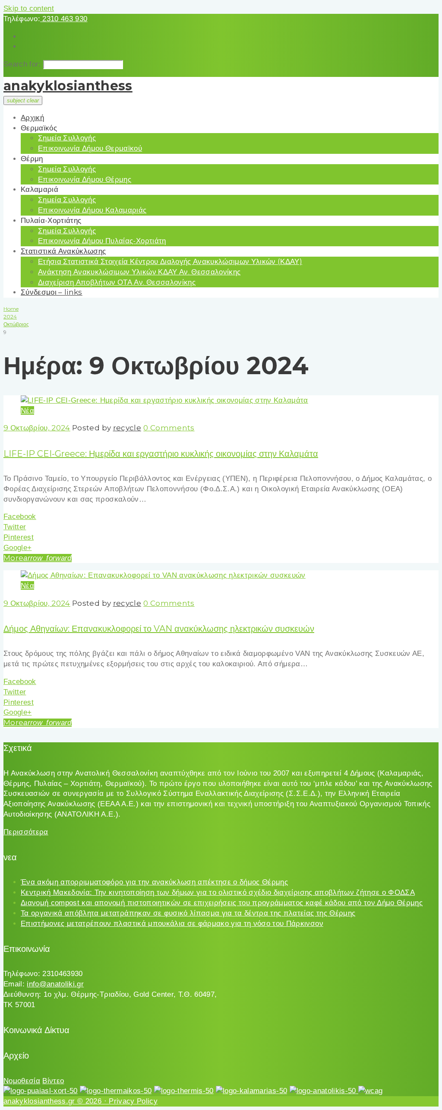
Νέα (27, 410)
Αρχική (32, 117)
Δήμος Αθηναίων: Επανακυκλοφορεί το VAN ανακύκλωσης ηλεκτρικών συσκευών (158, 628)
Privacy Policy (133, 1101)
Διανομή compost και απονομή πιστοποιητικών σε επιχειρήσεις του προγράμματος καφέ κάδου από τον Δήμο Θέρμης (222, 903)
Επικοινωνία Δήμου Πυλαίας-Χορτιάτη (102, 240)
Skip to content (28, 8)
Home (11, 308)
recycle (127, 427)
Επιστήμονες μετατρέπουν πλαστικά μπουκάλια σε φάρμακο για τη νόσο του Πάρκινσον (172, 923)
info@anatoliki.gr (55, 984)
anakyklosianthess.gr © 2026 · (56, 1101)
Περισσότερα (25, 832)
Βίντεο (53, 1081)
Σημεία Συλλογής (67, 138)
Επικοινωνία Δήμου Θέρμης (84, 179)
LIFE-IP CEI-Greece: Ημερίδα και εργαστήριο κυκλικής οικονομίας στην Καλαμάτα (160, 453)
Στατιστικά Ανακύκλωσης (63, 251)
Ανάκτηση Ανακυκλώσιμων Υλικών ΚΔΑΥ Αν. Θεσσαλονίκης (139, 271)
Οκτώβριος (16, 324)
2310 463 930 (63, 19)
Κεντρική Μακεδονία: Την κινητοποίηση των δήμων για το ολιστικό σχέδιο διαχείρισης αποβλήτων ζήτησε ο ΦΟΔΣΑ (218, 892)
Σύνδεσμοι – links (51, 292)
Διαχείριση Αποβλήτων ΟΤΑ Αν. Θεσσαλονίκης (117, 282)
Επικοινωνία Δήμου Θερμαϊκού (90, 148)
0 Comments (168, 427)
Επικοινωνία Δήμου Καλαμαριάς (92, 210)
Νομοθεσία (21, 1081)
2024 (10, 316)
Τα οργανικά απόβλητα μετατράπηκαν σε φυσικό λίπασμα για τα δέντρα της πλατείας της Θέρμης (188, 913)
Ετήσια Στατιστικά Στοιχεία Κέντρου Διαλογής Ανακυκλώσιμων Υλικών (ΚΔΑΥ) (170, 261)
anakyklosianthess (68, 86)
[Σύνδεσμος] (164, 400)
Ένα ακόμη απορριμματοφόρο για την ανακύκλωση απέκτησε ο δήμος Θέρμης (154, 882)
